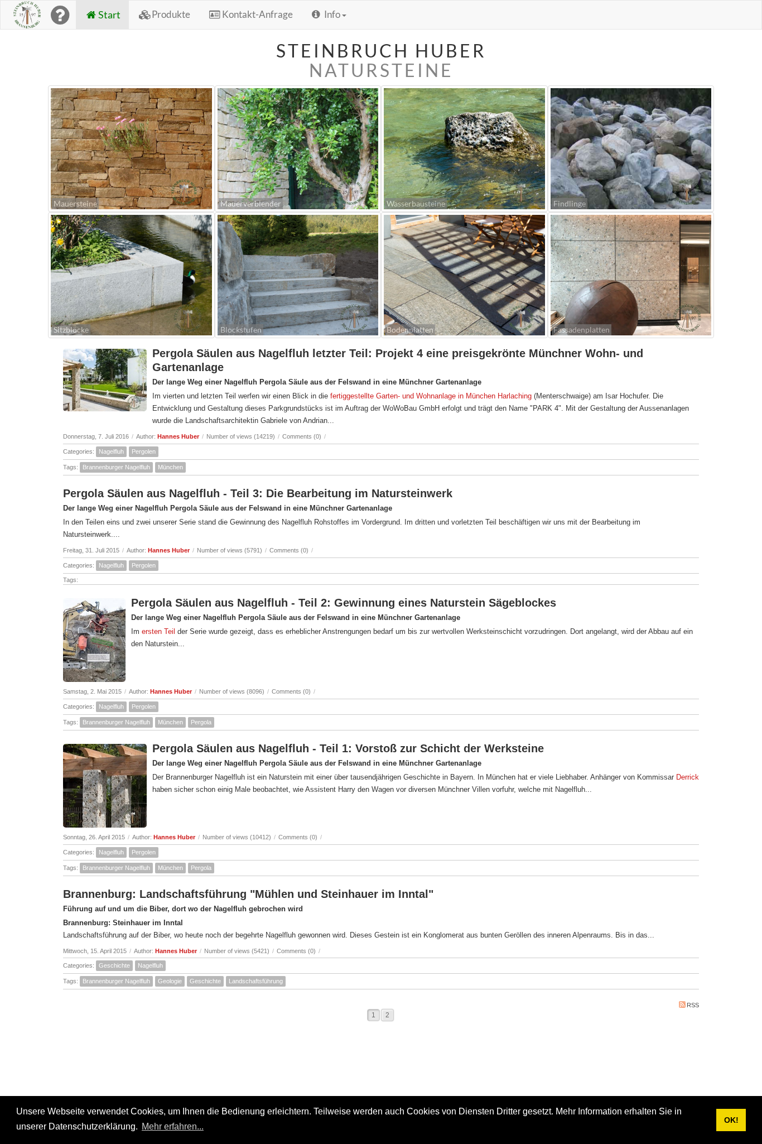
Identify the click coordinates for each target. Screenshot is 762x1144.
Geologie (170, 981)
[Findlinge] (631, 147)
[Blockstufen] (298, 273)
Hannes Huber (178, 436)
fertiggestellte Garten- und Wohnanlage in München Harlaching (430, 396)
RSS (693, 1005)
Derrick (687, 777)
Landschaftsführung (256, 981)
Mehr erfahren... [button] (173, 1126)
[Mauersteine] (131, 147)
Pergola (201, 722)
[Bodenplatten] (464, 273)
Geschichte (114, 965)
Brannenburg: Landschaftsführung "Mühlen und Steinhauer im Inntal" (248, 894)
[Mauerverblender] (298, 147)
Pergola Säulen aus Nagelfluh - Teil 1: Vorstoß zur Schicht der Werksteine (348, 748)
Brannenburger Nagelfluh (116, 467)
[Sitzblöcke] (131, 273)
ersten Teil (158, 631)
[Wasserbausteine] (464, 147)
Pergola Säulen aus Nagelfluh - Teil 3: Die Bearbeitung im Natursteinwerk (257, 493)
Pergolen (144, 451)
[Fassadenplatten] (631, 273)
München (170, 467)
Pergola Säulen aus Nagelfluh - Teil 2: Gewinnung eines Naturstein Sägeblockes (343, 603)
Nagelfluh (111, 451)
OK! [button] (731, 1120)
